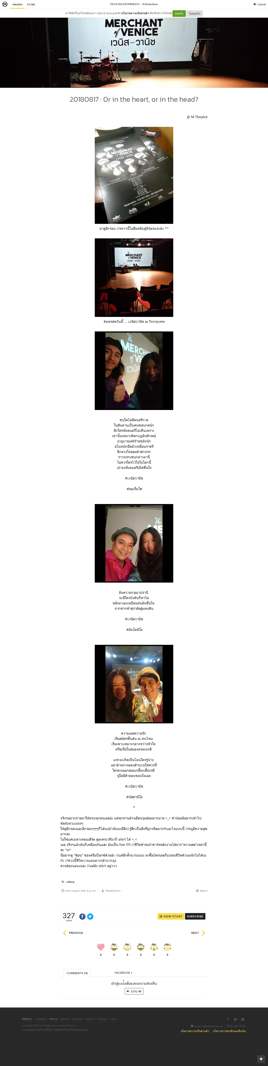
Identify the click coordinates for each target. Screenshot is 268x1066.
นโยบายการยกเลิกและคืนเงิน (229, 1031)
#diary (70, 881)
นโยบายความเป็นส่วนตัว (135, 13)
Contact (102, 1018)
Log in (135, 991)
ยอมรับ (179, 13)
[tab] (77, 973)
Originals (40, 1018)
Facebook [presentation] (123, 974)
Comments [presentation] (77, 973)
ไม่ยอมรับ (194, 13)
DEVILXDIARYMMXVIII (125, 4)
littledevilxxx (150, 4)
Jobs (114, 1018)
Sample (64, 1018)
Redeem (78, 1018)
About (90, 1018)
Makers (17, 4)
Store (31, 4)
